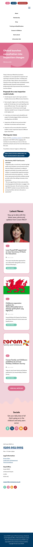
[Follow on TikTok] (15, 487)
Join (7, 3)
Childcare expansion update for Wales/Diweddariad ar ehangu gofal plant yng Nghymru (15, 306)
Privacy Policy (6, 458)
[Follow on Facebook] (8, 428)
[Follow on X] (12, 428)
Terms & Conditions (8, 462)
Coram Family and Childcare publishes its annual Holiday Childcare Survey (16, 361)
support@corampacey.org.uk (11, 482)
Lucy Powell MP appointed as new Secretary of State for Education (16, 252)
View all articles (16, 388)
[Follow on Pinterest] (25, 428)
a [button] (29, 8)
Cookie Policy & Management (10, 460)
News (8, 245)
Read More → (11, 268)
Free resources (23, 3)
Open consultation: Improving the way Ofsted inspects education (15, 154)
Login (13, 3)
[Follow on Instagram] (16, 428)
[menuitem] (16, 14)
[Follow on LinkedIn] (21, 428)
